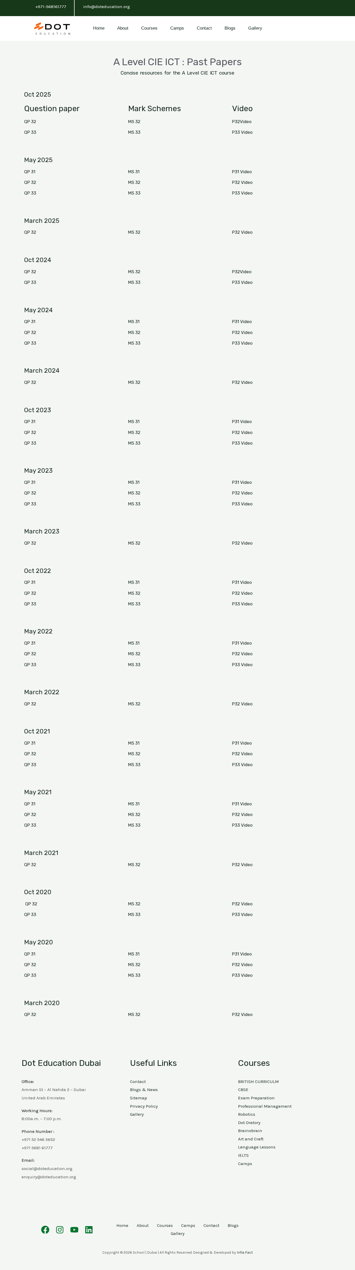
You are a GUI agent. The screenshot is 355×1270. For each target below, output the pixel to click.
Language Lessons (256, 1146)
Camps (177, 28)
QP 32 (30, 121)
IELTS (243, 1155)
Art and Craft (251, 1138)
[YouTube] (74, 1230)
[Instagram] (60, 1230)
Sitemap (138, 1097)
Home (98, 28)
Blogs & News (144, 1089)
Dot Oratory (249, 1122)
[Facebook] (45, 1230)
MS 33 (134, 132)
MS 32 (134, 121)
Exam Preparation (256, 1097)
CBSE (243, 1089)
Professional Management (265, 1106)
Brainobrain (250, 1130)
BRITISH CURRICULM (258, 1081)
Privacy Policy (144, 1106)
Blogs (230, 28)
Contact (204, 28)
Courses (149, 28)
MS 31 (134, 171)
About (122, 28)
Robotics (246, 1114)
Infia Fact (245, 1252)
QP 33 (30, 193)
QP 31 (29, 171)
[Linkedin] (89, 1230)
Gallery (255, 28)
